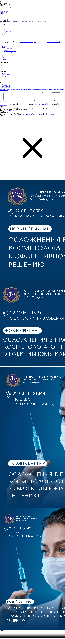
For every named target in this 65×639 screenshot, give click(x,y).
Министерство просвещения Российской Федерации (9, 89)
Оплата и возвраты (5, 80)
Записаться (2, 13)
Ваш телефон (16, 103)
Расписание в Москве (8, 26)
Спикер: (6, 12)
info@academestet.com (6, 86)
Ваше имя (2, 103)
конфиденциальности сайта (9, 110)
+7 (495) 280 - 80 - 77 (6, 85)
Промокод (58, 103)
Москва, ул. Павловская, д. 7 (7, 84)
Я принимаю (49, 100)
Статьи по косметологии (8, 31)
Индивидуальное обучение (9, 29)
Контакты (4, 35)
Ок (1, 44)
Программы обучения (6, 74)
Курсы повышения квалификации (10, 28)
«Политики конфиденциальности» (34, 100)
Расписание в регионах (8, 49)
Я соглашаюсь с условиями (29, 100)
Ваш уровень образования (14, 104)
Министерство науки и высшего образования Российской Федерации (31, 89)
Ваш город (45, 103)
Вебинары (6, 27)
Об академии (4, 24)
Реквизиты (4, 79)
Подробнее (2, 630)
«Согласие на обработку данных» (52, 100)
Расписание (4, 75)
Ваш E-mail (31, 103)
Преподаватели (7, 32)
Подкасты (4, 34)
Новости (3, 33)
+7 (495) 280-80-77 (3, 36)
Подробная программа (4, 11)
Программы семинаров (8, 30)
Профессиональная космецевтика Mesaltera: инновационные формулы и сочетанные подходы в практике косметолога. (26, 17)
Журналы (4, 77)
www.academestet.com (6, 87)
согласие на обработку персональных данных (28, 42)
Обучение (4, 25)
